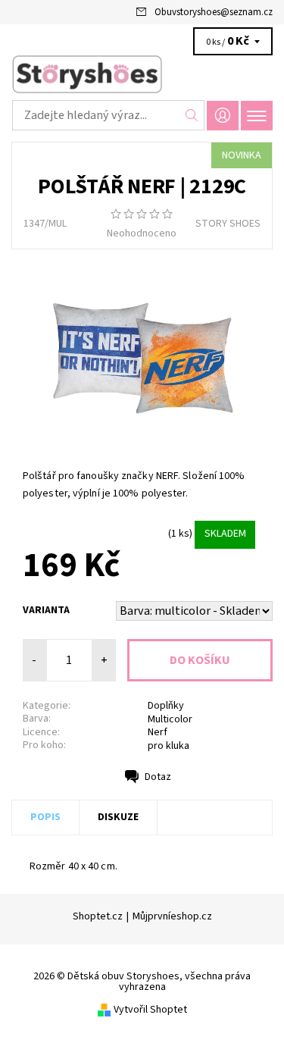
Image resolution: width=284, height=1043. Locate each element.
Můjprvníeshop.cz (172, 916)
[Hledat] (191, 115)
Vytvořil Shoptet (150, 1009)
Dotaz (158, 777)
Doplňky (166, 705)
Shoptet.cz (98, 916)
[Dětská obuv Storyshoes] (142, 74)
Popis (45, 817)
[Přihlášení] (223, 115)
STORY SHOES (228, 223)
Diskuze (118, 817)
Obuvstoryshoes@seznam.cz (213, 12)
